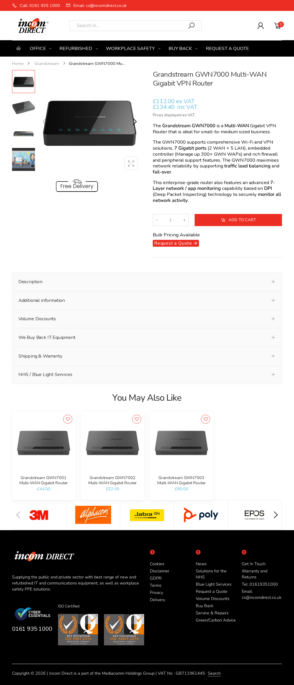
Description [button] (30, 281)
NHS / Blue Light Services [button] (45, 374)
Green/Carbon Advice (216, 620)
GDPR (156, 578)
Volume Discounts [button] (37, 318)
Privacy (156, 592)
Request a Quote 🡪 (176, 243)
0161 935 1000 (32, 629)
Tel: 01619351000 (260, 584)
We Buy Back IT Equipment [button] (47, 337)
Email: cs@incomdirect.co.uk (261, 594)
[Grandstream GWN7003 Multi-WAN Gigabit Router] (181, 443)
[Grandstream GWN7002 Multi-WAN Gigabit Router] (112, 443)
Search (214, 673)
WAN (219, 148)
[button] (134, 121)
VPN (271, 125)
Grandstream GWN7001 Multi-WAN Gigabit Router (44, 480)
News (201, 564)
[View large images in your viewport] (131, 163)
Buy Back (204, 606)
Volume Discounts (212, 598)
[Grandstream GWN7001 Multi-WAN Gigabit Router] (43, 443)
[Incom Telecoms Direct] (39, 515)
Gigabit (257, 125)
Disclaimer (159, 571)
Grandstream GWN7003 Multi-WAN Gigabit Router (181, 480)
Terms (155, 585)
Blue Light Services (213, 584)
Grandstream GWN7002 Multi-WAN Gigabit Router (112, 480)
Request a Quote (211, 591)
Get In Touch (254, 564)
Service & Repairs (212, 613)
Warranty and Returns (254, 574)
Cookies (157, 564)
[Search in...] (191, 25)
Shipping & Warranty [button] (40, 356)
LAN (239, 148)
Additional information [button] (41, 300)
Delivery (157, 600)
